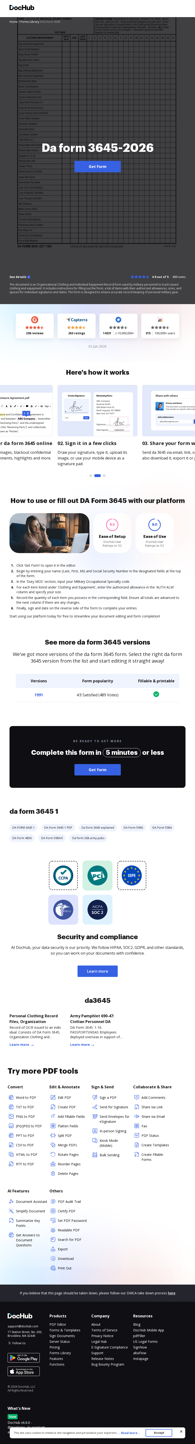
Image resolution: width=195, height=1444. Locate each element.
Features (56, 1358)
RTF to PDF (25, 1164)
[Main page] (22, 8)
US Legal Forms (145, 1341)
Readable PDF (69, 1230)
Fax (144, 1126)
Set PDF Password (72, 1220)
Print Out (65, 1268)
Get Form (98, 166)
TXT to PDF (25, 1107)
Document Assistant (31, 1201)
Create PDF (67, 1107)
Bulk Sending (109, 1155)
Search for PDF (69, 1239)
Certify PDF (66, 1211)
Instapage (140, 1358)
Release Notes (102, 1358)
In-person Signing (113, 1131)
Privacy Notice (102, 1336)
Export (63, 1249)
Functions (56, 1364)
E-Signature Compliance (109, 1347)
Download (66, 1258)
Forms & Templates (64, 1330)
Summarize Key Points (28, 1223)
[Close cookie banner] (181, 1431)
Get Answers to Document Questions (28, 1240)
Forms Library (60, 1353)
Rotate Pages (68, 1154)
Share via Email (153, 1116)
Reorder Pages (69, 1164)
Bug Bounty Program (107, 1364)
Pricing (54, 1347)
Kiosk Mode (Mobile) (109, 1143)
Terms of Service (104, 1330)
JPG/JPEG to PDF (29, 1126)
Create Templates (155, 1145)
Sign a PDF (108, 1097)
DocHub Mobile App (148, 1330)
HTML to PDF (26, 1154)
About (96, 1324)
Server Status (59, 1341)
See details (18, 277)
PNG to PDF (25, 1116)
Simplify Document (30, 1211)
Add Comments (153, 1097)
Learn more (97, 971)
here (171, 1293)
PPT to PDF (25, 1135)
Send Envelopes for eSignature (114, 1119)
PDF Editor (57, 1324)
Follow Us (18, 1343)
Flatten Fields (68, 1126)
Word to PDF (26, 1097)
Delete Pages (68, 1173)
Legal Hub (99, 1341)
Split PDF (65, 1135)
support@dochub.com (23, 1326)
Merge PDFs (67, 1145)
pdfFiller (139, 1336)
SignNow (140, 1347)
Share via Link (152, 1107)
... (128, 1433)
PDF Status (150, 1135)
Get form (98, 769)
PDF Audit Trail (69, 1201)
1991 (38, 695)
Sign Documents (62, 1336)
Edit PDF (64, 1097)
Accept (159, 1432)
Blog (136, 1324)
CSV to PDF (25, 1145)
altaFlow (139, 1353)
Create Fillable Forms (152, 1157)
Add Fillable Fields (71, 1116)
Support (97, 1353)
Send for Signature (114, 1107)
